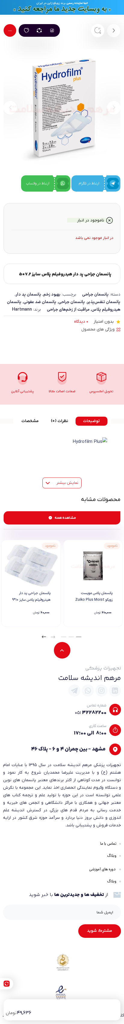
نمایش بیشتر (67, 482)
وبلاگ (111, 856)
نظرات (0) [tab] (59, 421)
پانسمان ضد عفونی (39, 302)
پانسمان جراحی (95, 294)
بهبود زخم (51, 294)
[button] (44, 637)
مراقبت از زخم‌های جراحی (68, 309)
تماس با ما (108, 844)
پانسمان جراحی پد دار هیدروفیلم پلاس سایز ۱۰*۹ (31, 596)
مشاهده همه (65, 517)
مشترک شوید (99, 931)
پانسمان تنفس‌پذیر (103, 302)
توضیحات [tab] (91, 421)
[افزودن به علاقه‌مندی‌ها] (26, 30)
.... (10, 30)
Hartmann (22, 309)
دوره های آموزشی (102, 869)
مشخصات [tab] (30, 421)
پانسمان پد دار (28, 294)
